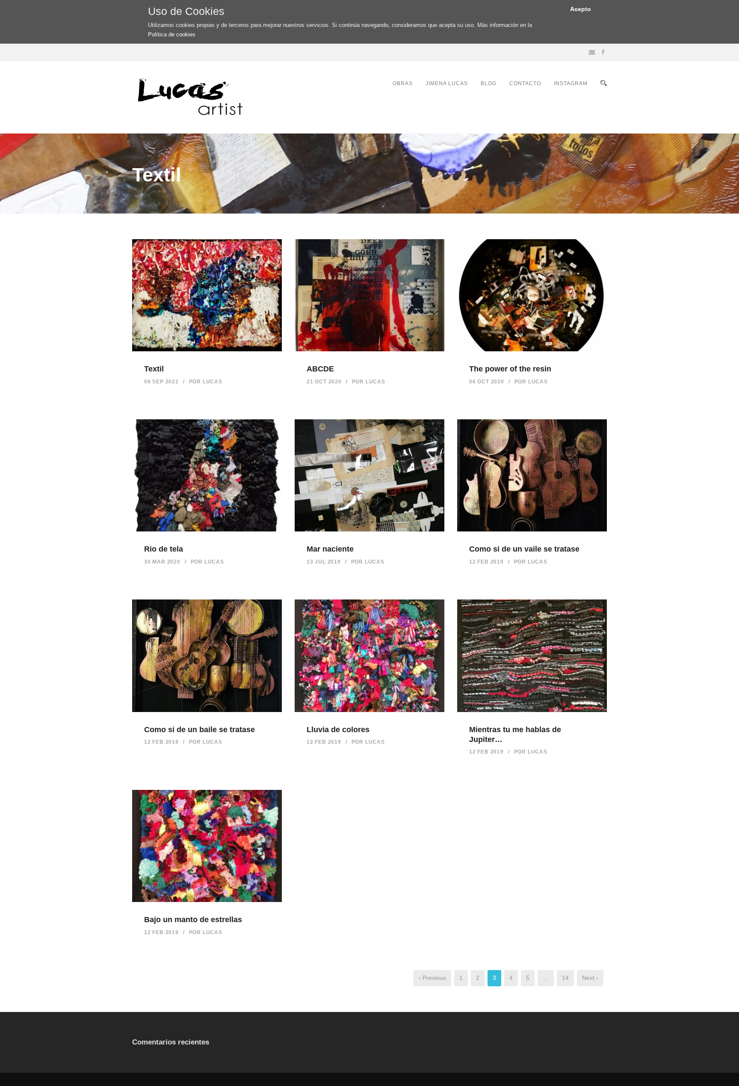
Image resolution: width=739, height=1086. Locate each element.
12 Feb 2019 (486, 562)
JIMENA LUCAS (447, 83)
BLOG (489, 83)
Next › (590, 977)
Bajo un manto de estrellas (193, 919)
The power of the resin (510, 369)
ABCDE (320, 369)
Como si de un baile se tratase (199, 729)
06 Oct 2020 (486, 382)
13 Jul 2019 (324, 562)
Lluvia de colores (338, 729)
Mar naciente (330, 549)
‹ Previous (432, 977)
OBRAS (403, 83)
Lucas (212, 382)
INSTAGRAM (571, 83)
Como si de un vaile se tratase (524, 549)
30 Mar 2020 (162, 562)
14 (565, 977)
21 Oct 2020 (324, 382)
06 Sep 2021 (161, 382)
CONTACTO (525, 83)
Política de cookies (171, 34)
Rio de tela (163, 549)
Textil (154, 369)
